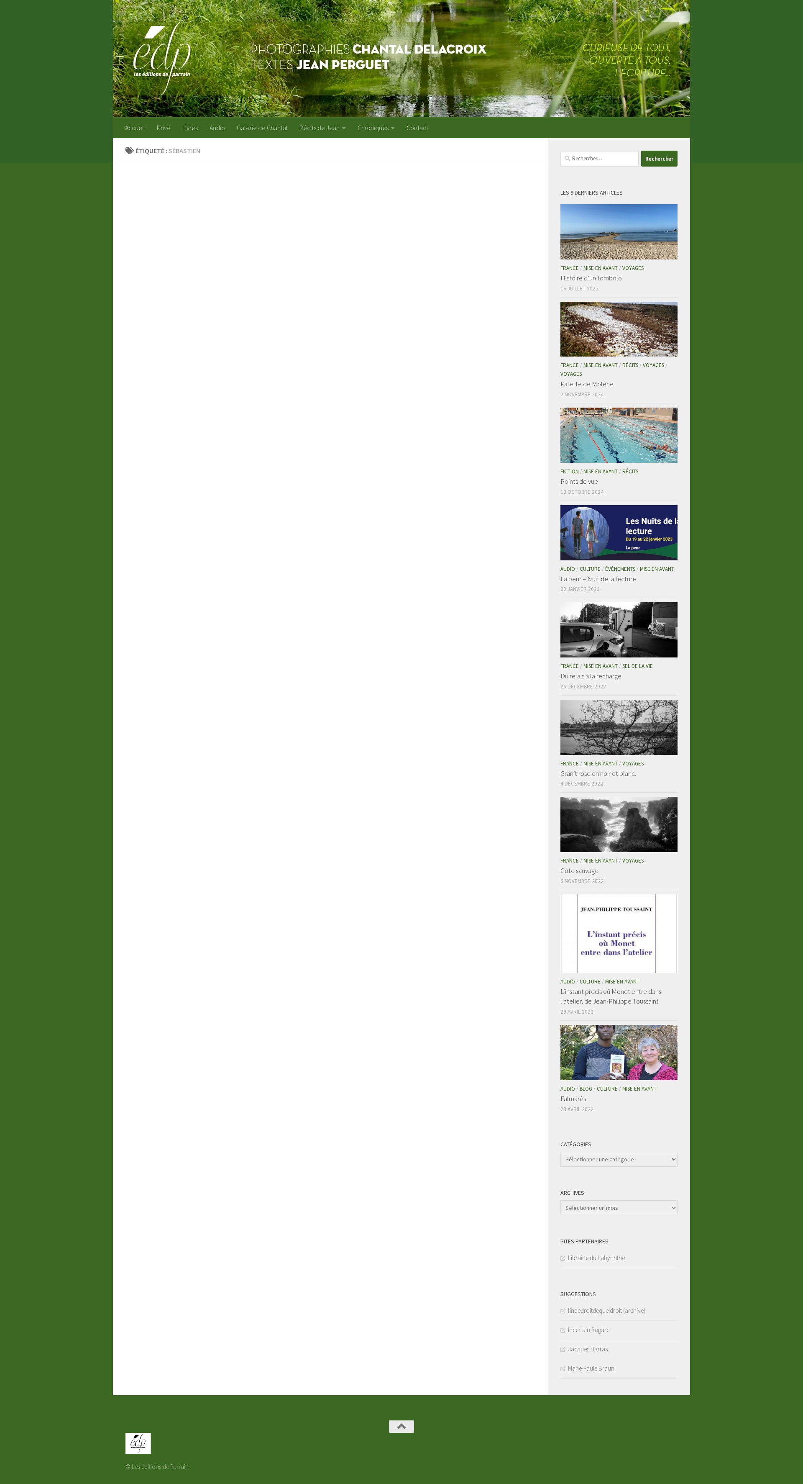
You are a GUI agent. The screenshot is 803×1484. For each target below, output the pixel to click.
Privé (164, 127)
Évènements (620, 569)
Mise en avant (600, 268)
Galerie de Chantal (262, 127)
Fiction (569, 471)
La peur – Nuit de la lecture (598, 578)
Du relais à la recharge (590, 675)
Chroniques (373, 127)
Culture (590, 569)
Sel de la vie (637, 666)
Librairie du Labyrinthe (596, 1258)
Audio (217, 127)
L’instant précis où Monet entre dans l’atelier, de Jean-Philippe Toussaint (610, 996)
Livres (190, 127)
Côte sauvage (579, 870)
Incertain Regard (589, 1330)
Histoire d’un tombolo (591, 277)
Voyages (633, 268)
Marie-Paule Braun (591, 1368)
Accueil (135, 127)
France (569, 268)
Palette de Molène (587, 383)
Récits (630, 365)
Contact (417, 127)
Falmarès (573, 1098)
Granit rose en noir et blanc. (598, 773)
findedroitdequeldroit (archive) (606, 1311)
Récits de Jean (319, 127)
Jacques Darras (588, 1349)
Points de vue (579, 481)
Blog (586, 1088)
